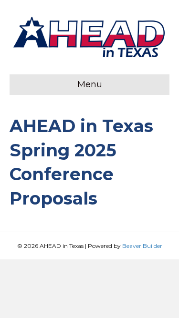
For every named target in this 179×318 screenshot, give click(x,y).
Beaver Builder (142, 245)
